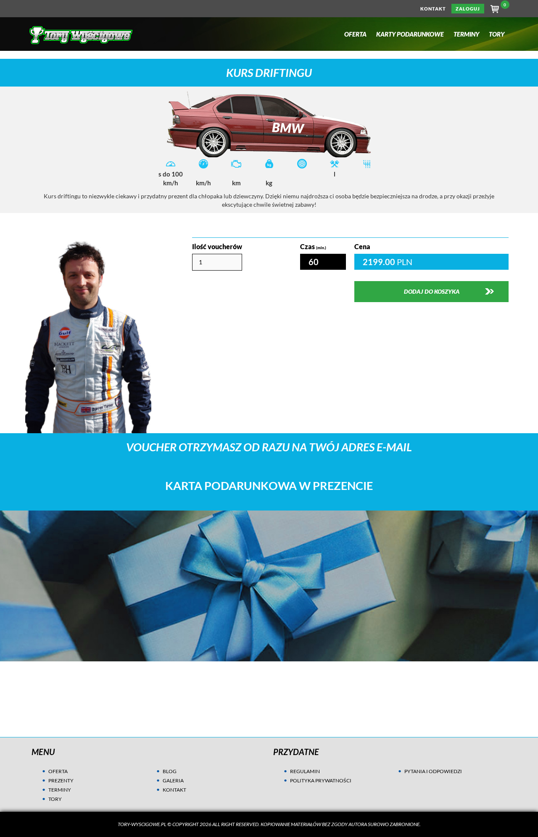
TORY (55, 799)
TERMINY (59, 790)
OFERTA (58, 771)
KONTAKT (174, 790)
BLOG (170, 771)
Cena (362, 246)
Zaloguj (468, 8)
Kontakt (433, 8)
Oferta (355, 34)
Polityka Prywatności (320, 780)
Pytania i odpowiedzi (433, 771)
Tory (496, 34)
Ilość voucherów (217, 246)
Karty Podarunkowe (410, 34)
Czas (313, 246)
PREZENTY (61, 780)
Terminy (466, 34)
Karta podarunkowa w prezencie (269, 485)
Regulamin (305, 771)
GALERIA (173, 780)
